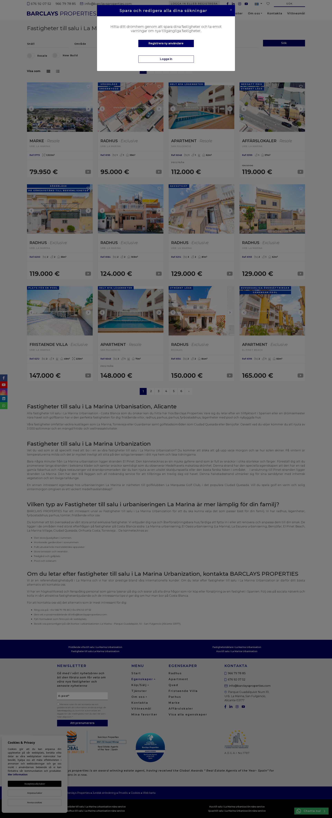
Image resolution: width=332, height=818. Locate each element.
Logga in (166, 59)
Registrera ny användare (166, 43)
